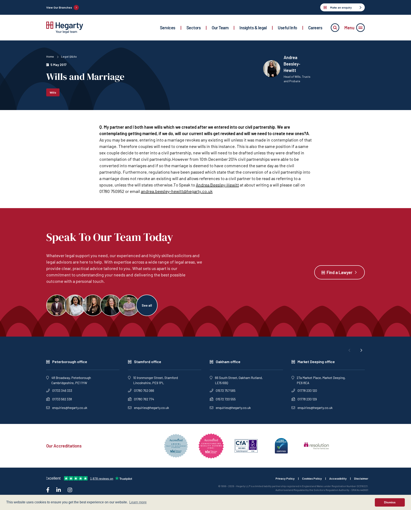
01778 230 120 (307, 390)
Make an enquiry (341, 7)
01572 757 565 (225, 390)
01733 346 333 (62, 390)
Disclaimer (361, 478)
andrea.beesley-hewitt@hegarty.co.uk (177, 191)
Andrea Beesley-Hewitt (217, 184)
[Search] (335, 27)
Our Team (220, 27)
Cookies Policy (312, 478)
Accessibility (338, 478)
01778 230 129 (307, 399)
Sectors (193, 27)
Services (167, 27)
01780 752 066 (144, 390)
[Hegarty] (64, 27)
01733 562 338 (62, 399)
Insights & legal (253, 27)
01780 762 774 (144, 399)
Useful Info (287, 27)
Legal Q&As (69, 56)
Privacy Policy (285, 478)
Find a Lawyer (339, 272)
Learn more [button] (138, 502)
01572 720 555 (226, 399)
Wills (53, 92)
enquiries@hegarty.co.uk (69, 408)
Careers (315, 27)
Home (50, 56)
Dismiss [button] (390, 502)
